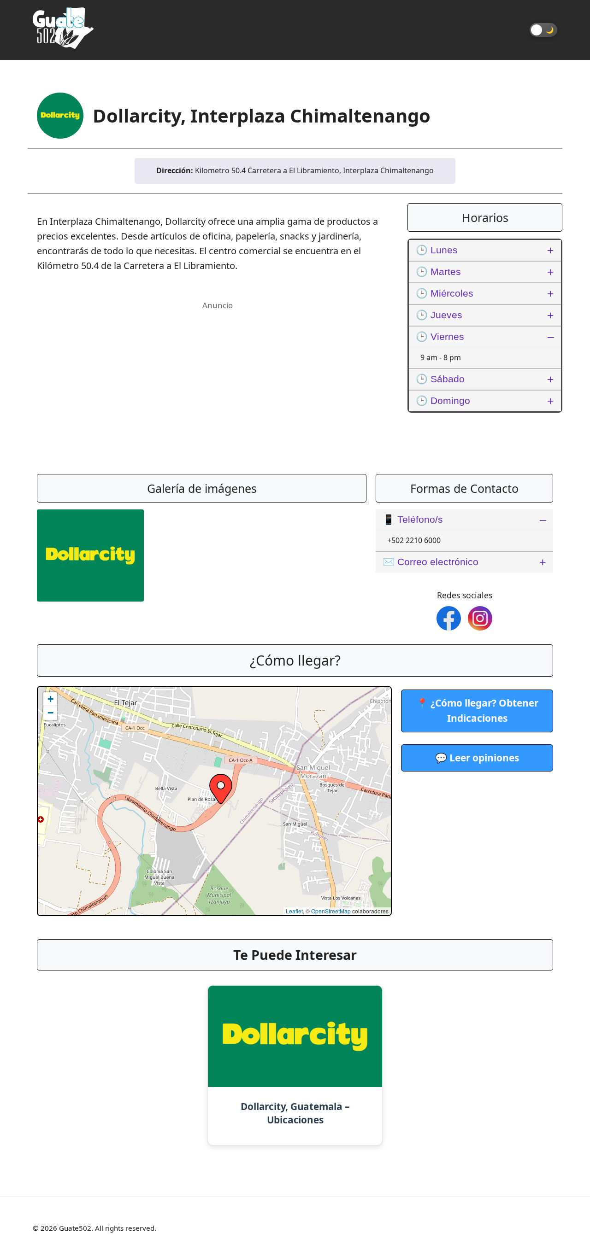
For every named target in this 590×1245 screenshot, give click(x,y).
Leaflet (294, 911)
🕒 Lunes (437, 250)
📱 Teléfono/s (413, 519)
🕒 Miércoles (444, 293)
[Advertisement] (217, 377)
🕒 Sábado (440, 379)
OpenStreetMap (331, 911)
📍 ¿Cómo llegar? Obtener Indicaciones (477, 710)
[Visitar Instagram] (480, 618)
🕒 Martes (438, 271)
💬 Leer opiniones (477, 757)
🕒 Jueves (439, 315)
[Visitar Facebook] (449, 618)
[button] (221, 789)
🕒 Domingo (443, 400)
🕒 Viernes (440, 336)
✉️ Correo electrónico (430, 561)
